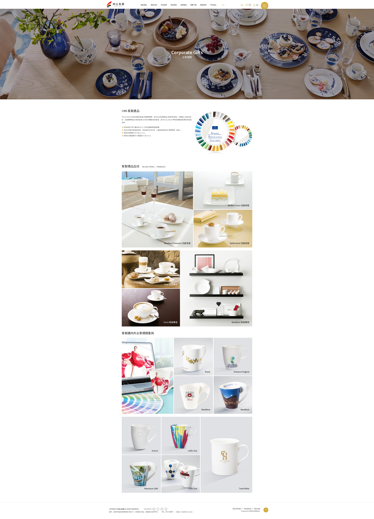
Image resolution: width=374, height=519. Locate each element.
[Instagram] (162, 509)
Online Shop (264, 6)
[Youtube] (158, 509)
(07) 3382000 (169, 512)
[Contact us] (166, 509)
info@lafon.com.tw (186, 512)
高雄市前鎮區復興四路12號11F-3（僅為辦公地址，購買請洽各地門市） (136, 512)
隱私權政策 (247, 509)
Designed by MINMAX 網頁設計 (250, 511)
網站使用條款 (237, 509)
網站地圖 (257, 509)
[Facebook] (154, 509)
